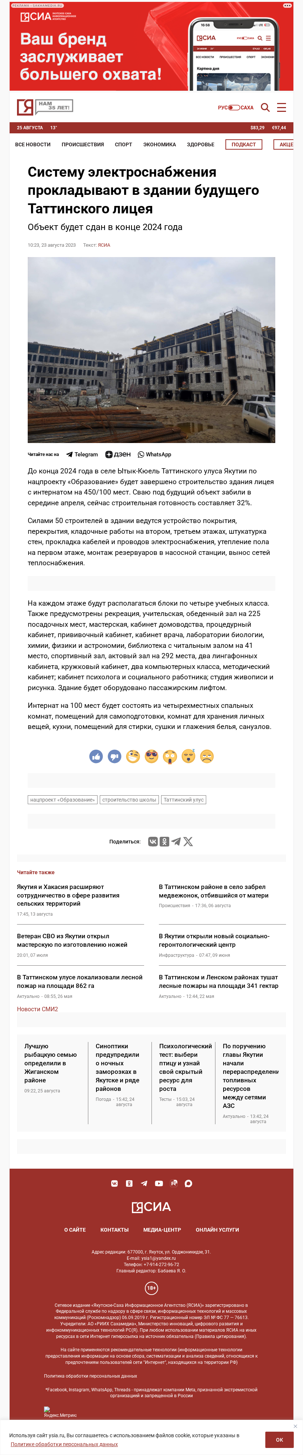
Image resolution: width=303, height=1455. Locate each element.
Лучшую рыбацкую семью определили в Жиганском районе (50, 1063)
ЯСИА (104, 245)
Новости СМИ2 (37, 1009)
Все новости (33, 144)
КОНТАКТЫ (115, 1230)
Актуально (28, 996)
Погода (103, 1099)
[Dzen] (117, 454)
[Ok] (129, 1183)
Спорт (123, 144)
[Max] (188, 1183)
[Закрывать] (295, 1426)
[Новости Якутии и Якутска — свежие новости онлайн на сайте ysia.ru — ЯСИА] (45, 107)
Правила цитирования (220, 1336)
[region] (151, 1437)
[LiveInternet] (89, 1412)
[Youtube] (159, 1183)
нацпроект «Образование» (62, 800)
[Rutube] (173, 1183)
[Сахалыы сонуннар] (235, 107)
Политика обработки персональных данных (90, 1376)
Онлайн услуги (217, 1230)
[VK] (114, 1183)
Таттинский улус (184, 800)
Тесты (165, 1099)
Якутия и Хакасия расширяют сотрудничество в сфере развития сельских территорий (68, 895)
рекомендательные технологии (144, 1349)
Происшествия (83, 144)
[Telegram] (176, 841)
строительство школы (129, 800)
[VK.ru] (153, 841)
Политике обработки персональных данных (64, 1444)
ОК (279, 1440)
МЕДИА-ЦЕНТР (162, 1230)
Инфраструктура (176, 955)
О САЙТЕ (75, 1230)
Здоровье (200, 144)
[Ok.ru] (164, 841)
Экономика (159, 144)
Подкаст (244, 144)
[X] (188, 841)
